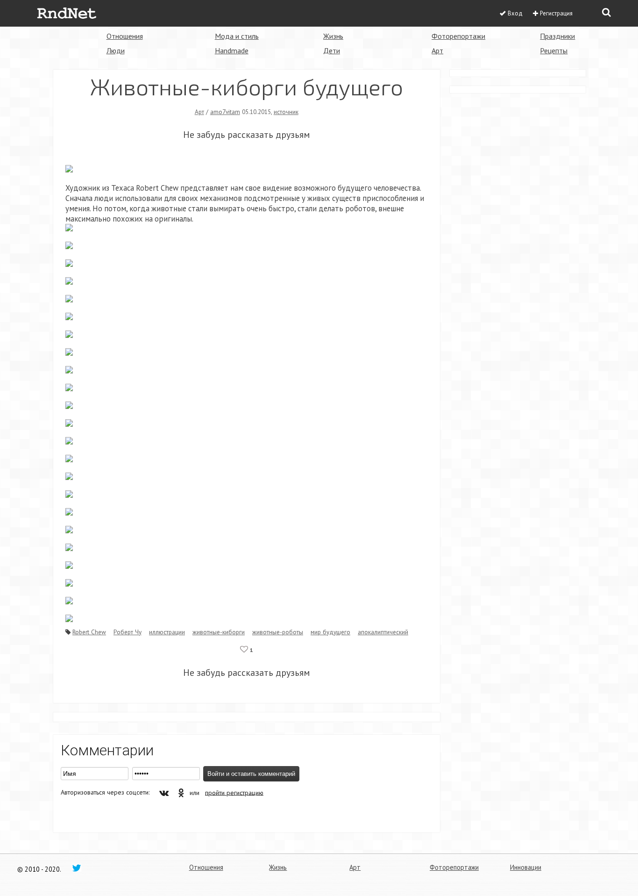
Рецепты (553, 50)
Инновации (525, 867)
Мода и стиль (237, 36)
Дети (331, 50)
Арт (437, 50)
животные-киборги (218, 632)
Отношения (124, 36)
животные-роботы (277, 632)
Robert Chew (89, 632)
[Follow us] (76, 867)
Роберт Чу (127, 632)
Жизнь (333, 36)
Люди (115, 50)
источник (286, 112)
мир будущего (330, 632)
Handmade (231, 50)
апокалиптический (383, 632)
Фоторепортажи (458, 36)
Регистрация (556, 13)
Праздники (557, 36)
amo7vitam (225, 112)
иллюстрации (167, 632)
